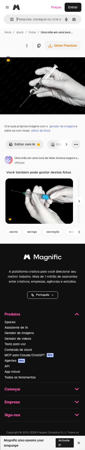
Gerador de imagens (19, 333)
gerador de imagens (62, 126)
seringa (32, 232)
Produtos (12, 314)
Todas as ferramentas (20, 377)
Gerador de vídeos (18, 339)
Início (8, 32)
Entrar (73, 7)
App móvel (12, 372)
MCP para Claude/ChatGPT (29, 355)
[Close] (78, 443)
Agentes (14, 361)
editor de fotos (40, 130)
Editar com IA (22, 145)
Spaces (10, 322)
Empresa (12, 401)
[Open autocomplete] (10, 19)
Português (42, 295)
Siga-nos (12, 414)
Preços (56, 7)
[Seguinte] (66, 144)
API (7, 366)
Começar (12, 389)
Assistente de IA (16, 327)
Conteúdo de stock (18, 350)
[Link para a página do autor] (9, 160)
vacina (13, 232)
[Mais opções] (26, 45)
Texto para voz (15, 344)
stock (20, 32)
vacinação (52, 232)
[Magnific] (43, 258)
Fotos (32, 32)
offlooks (19, 163)
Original (29, 60)
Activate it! (64, 443)
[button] (42, 295)
